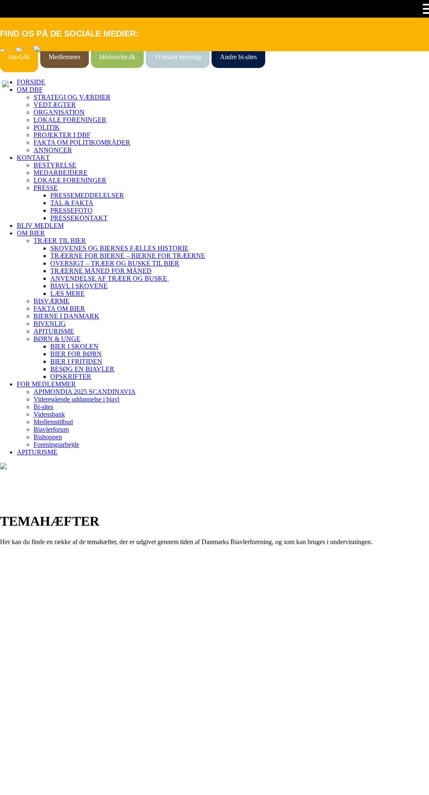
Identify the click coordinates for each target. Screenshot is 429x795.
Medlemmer (64, 56)
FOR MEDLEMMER (46, 384)
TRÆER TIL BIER (60, 240)
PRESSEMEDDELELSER (87, 195)
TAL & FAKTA (71, 202)
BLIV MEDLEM (40, 225)
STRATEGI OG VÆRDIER (72, 97)
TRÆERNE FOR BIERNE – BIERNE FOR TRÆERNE (127, 255)
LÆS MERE (67, 293)
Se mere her (16, 784)
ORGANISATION (59, 112)
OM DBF (30, 89)
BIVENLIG (50, 323)
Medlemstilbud (53, 421)
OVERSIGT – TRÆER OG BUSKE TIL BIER (114, 263)
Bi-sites (43, 406)
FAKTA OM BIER (59, 308)
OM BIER (31, 233)
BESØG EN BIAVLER (82, 369)
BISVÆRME (52, 301)
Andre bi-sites (238, 56)
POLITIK (47, 127)
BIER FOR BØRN (76, 353)
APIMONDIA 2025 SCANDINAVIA (85, 391)
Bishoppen (48, 437)
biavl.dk (19, 56)
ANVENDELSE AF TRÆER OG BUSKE (109, 278)
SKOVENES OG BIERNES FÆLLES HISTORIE (119, 248)
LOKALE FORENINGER (70, 119)
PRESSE (46, 187)
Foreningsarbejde (56, 444)
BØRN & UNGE (57, 338)
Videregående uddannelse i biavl (76, 399)
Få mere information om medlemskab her (54, 620)
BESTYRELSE (55, 165)
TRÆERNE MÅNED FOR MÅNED (101, 270)
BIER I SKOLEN (74, 346)
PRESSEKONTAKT (79, 218)
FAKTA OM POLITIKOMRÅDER (82, 142)
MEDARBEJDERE (61, 172)
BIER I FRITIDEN (76, 361)
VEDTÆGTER (55, 104)
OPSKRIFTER (70, 376)
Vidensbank (49, 414)
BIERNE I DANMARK (66, 316)
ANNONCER (53, 150)
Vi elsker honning (177, 56)
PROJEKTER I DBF (62, 134)
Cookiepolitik (18, 627)
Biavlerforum (51, 429)
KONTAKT (33, 157)
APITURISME (54, 331)
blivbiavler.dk (117, 56)
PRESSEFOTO (71, 210)
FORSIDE (31, 82)
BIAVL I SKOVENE (79, 285)
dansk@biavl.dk (42, 695)
